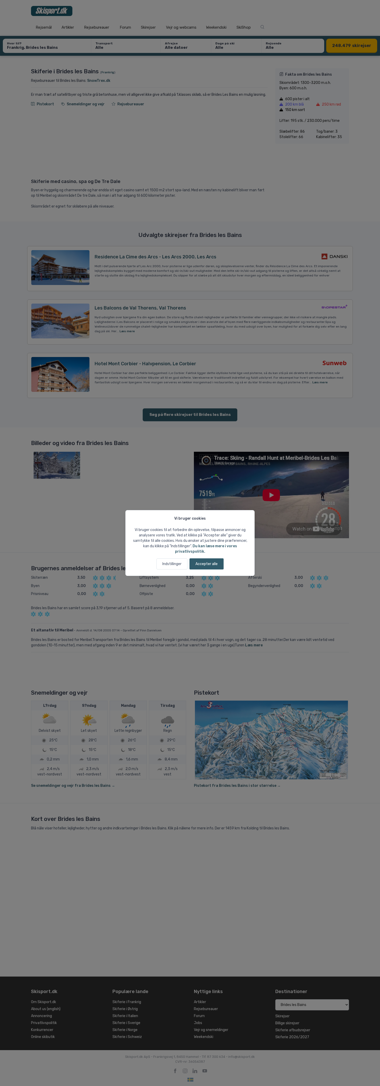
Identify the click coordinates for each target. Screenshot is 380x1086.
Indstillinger (171, 564)
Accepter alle (206, 564)
